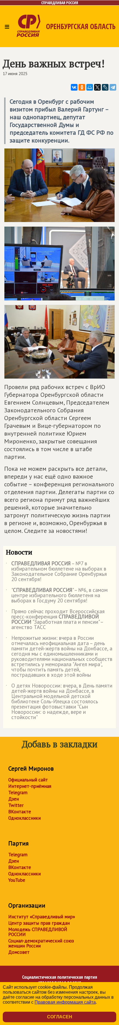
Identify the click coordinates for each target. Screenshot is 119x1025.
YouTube (16, 880)
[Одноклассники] (82, 87)
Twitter (16, 805)
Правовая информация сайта (65, 1002)
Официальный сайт (28, 779)
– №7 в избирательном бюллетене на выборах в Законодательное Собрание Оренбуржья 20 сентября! (56, 571)
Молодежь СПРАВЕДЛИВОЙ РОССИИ (37, 932)
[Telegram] (113, 87)
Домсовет (19, 952)
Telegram (17, 792)
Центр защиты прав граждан (39, 923)
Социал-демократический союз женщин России (41, 943)
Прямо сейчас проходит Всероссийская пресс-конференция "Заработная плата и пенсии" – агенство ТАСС (55, 619)
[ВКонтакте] (74, 87)
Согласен (59, 1016)
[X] (97, 87)
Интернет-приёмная (29, 786)
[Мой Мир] (89, 87)
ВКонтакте (19, 811)
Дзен (13, 798)
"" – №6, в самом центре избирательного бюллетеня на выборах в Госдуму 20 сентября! (57, 595)
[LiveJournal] (105, 87)
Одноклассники (24, 818)
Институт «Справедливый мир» (41, 916)
